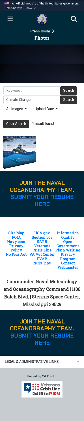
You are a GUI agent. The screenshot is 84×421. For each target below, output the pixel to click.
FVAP (42, 258)
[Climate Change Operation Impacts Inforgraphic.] (19, 152)
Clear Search (16, 124)
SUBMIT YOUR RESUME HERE (42, 200)
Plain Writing (67, 250)
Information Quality (68, 234)
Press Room (40, 31)
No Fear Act (16, 254)
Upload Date (45, 109)
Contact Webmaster (68, 265)
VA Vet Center (42, 254)
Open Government (67, 243)
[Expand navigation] (10, 19)
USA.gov (42, 232)
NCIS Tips (42, 263)
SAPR (42, 241)
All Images (15, 109)
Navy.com (16, 241)
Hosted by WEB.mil (40, 376)
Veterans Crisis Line (42, 247)
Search (68, 90)
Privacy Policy (16, 247)
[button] (20, 8)
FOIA (16, 237)
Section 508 (42, 237)
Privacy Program (67, 256)
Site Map (16, 232)
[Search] (74, 19)
